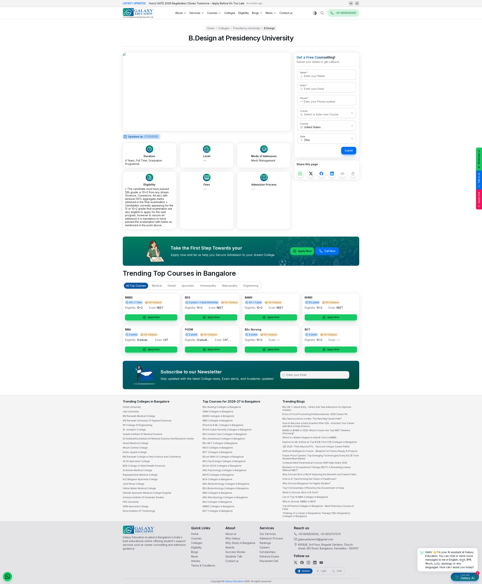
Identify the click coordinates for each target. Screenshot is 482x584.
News (269, 12)
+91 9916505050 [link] (308, 534)
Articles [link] (195, 561)
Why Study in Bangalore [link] (240, 542)
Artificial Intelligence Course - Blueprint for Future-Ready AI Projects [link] (320, 451)
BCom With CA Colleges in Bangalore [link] (223, 456)
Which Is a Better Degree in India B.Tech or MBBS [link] (309, 437)
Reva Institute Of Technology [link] (139, 510)
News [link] (194, 556)
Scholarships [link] (267, 552)
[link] (138, 13)
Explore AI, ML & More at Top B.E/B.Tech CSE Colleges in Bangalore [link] (319, 442)
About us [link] (230, 533)
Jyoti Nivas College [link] (133, 483)
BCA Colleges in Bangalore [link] (217, 479)
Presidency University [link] (246, 28)
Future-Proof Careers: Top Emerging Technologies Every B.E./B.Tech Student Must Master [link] (320, 457)
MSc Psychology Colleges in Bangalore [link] (224, 470)
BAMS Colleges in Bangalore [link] (218, 416)
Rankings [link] (265, 542)
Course (304, 111)
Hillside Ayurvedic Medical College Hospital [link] (147, 492)
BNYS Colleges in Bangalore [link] (218, 474)
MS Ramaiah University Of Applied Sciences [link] (147, 420)
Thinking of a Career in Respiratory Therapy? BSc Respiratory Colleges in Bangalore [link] (316, 515)
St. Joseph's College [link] (134, 429)
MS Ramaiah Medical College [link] (139, 416)
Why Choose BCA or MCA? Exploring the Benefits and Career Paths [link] (319, 474)
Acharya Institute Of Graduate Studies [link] (143, 497)
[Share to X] (311, 173)
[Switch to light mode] (315, 13)
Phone (303, 98)
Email (302, 85)
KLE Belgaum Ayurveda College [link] (140, 479)
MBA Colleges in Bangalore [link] (218, 420)
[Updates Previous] (351, 3)
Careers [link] (265, 547)
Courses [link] (196, 538)
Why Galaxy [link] (232, 538)
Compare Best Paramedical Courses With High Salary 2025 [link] (314, 462)
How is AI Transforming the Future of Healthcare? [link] (309, 478)
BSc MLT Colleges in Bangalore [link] (220, 443)
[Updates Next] (357, 3)
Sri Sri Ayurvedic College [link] (136, 461)
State (302, 136)
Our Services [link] (268, 533)
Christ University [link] (132, 407)
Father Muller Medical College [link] (139, 488)
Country (304, 123)
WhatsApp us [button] (478, 157)
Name (303, 72)
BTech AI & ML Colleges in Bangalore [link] (223, 425)
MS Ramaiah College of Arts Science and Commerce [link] (152, 456)
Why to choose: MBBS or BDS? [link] (299, 501)
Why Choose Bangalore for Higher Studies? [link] (306, 483)
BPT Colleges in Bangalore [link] (217, 452)
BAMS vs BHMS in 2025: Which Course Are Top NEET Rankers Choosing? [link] (316, 432)
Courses (212, 12)
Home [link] (210, 28)
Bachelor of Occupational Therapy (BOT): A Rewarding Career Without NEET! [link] (316, 469)
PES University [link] (131, 501)
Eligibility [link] (243, 12)
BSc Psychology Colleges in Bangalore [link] (224, 461)
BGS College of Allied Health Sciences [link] (144, 465)
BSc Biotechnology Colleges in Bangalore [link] (226, 488)
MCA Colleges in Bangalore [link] (218, 447)
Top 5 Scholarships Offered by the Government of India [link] (313, 488)
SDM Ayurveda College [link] (135, 506)
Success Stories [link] (235, 552)
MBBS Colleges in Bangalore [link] (218, 506)
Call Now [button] (329, 251)
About (179, 12)
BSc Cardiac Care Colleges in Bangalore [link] (225, 434)
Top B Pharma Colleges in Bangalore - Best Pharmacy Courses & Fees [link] (318, 507)
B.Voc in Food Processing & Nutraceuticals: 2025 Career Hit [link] (314, 414)
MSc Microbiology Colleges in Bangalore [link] (225, 497)
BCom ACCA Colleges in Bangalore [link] (222, 465)
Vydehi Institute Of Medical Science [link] (142, 434)
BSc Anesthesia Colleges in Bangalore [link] (224, 438)
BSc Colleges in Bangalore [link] (217, 501)
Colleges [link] (229, 12)
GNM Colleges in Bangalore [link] (218, 411)
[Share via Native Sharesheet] (353, 173)
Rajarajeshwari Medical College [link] (140, 474)
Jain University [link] (131, 411)
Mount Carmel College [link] (135, 447)
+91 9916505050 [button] (346, 12)
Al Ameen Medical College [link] (137, 470)
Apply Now (305, 251)
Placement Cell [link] (269, 561)
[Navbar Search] (322, 13)
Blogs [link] (194, 552)
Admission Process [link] (271, 538)
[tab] (136, 286)
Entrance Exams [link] (269, 556)
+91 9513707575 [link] (330, 534)
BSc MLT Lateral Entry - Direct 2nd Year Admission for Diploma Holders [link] (316, 408)
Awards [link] (229, 547)
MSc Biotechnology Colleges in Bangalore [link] (226, 483)
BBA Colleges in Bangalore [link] (217, 492)
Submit (349, 150)
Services (194, 12)
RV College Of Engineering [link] (137, 425)
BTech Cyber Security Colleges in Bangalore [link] (227, 429)
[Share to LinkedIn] (332, 173)
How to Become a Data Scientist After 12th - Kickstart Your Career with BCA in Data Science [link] (318, 425)
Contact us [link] (286, 12)
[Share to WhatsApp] (300, 173)
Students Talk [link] (233, 556)
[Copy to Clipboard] (342, 173)
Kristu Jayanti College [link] (135, 452)
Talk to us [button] (478, 178)
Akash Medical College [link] (135, 443)
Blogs (255, 12)
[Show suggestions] (352, 113)
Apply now (478, 197)
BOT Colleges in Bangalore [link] (218, 510)
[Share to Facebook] (321, 173)
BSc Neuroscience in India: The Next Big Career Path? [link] (312, 418)
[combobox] (323, 114)
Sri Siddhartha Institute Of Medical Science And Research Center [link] (158, 438)
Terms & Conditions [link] (203, 565)
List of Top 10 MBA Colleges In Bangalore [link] (305, 497)
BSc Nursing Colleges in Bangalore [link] (222, 407)
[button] (7, 576)
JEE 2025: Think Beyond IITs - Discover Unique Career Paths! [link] (316, 446)
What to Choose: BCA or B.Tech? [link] (300, 492)
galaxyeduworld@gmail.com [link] (315, 539)
